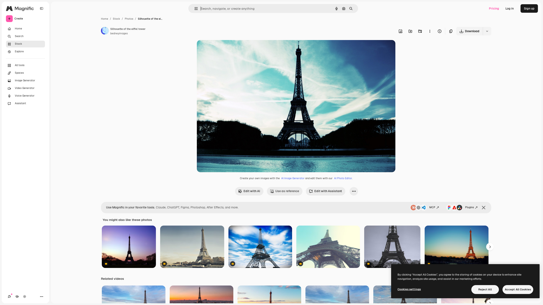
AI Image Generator (293, 178)
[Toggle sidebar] (41, 8)
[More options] (429, 31)
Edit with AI (252, 191)
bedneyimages (119, 33)
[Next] (490, 247)
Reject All (485, 289)
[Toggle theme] (24, 296)
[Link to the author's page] (105, 31)
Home (104, 19)
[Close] (483, 207)
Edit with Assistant (328, 191)
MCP (432, 207)
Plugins (469, 207)
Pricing (494, 8)
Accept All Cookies (518, 289)
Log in (509, 8)
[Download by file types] (487, 31)
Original (224, 48)
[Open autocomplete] (194, 8)
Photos (129, 19)
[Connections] (9, 296)
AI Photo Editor (343, 178)
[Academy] (17, 296)
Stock (116, 19)
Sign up (529, 8)
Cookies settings (409, 289)
